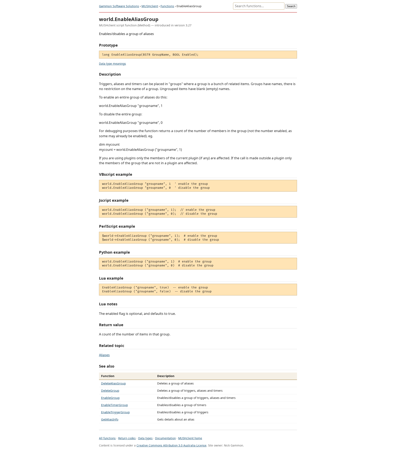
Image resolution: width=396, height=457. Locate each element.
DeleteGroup (110, 390)
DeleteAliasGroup (113, 383)
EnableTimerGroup (114, 405)
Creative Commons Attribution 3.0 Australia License (171, 445)
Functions (167, 6)
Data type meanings (112, 64)
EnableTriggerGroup (115, 412)
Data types (145, 438)
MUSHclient (149, 6)
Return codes (127, 438)
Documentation (165, 438)
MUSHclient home (190, 438)
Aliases (104, 355)
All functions (107, 438)
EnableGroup (110, 398)
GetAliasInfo (109, 419)
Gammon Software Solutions (119, 6)
